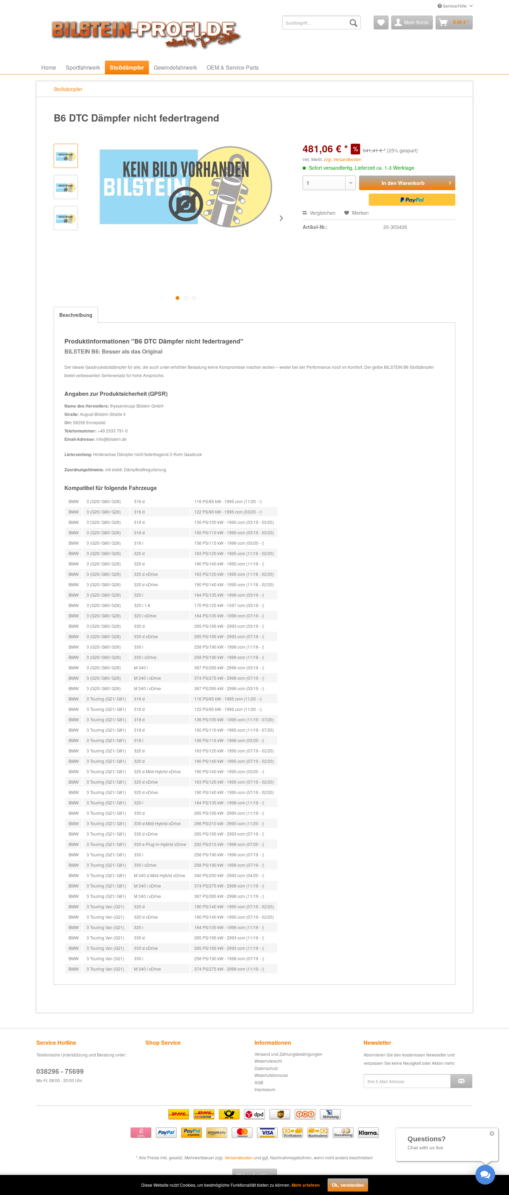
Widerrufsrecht (268, 1061)
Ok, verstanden (348, 1184)
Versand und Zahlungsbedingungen (288, 1054)
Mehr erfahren (306, 1185)
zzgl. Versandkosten (342, 159)
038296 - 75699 (60, 1071)
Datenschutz (266, 1068)
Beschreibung (75, 314)
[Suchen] (353, 22)
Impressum (264, 1089)
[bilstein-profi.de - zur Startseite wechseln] (144, 33)
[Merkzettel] (381, 22)
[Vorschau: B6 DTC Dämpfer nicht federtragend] (66, 156)
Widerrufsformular (271, 1075)
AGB (258, 1082)
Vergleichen (322, 212)
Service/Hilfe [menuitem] (455, 6)
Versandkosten (239, 1157)
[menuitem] (321, 22)
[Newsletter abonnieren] (461, 1081)
